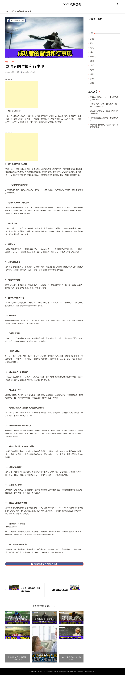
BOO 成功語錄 (72, 4)
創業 (92, 39)
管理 (92, 65)
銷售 (92, 83)
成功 (12, 62)
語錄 (92, 79)
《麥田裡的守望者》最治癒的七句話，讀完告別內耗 (103, 105)
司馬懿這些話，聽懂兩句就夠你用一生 (44, 620)
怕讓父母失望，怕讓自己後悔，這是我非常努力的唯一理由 (71, 619)
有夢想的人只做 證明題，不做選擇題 (18, 658)
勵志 (6, 62)
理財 (92, 61)
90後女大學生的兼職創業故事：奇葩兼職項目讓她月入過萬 (18, 619)
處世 (92, 74)
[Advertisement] (21, 94)
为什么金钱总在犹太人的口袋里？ (71, 658)
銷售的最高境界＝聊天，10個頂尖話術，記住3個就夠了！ (44, 657)
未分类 (93, 56)
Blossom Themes (76, 672)
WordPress (88, 672)
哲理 (92, 48)
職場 (92, 70)
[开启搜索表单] (118, 4)
